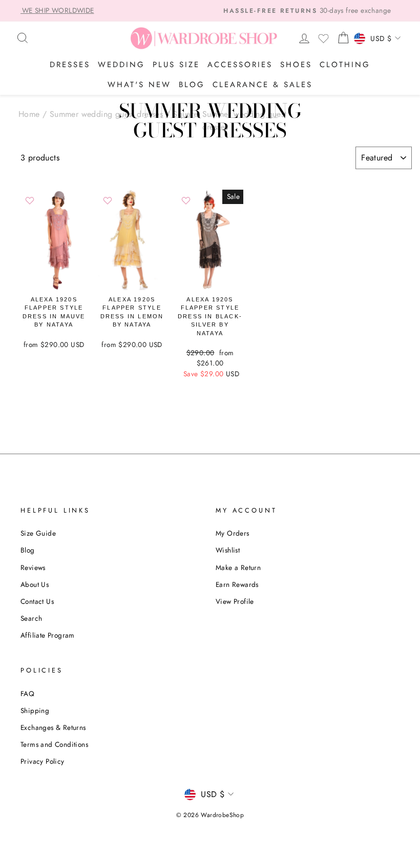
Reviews (33, 567)
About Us (34, 584)
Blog (192, 84)
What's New (139, 84)
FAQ (27, 693)
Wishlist (228, 550)
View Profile (235, 601)
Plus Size (176, 64)
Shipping (34, 710)
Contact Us (37, 601)
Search (31, 618)
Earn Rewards (237, 584)
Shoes (296, 64)
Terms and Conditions (54, 744)
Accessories (239, 64)
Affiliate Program (47, 635)
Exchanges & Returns (53, 727)
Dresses (70, 64)
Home (29, 114)
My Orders (232, 533)
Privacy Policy (42, 761)
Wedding (121, 64)
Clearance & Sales (262, 84)
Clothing (345, 64)
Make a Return (238, 567)
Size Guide (38, 533)
